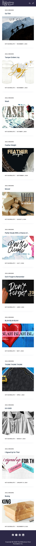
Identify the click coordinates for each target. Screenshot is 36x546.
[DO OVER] (18, 423)
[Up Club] (18, 28)
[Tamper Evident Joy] (18, 72)
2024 (6, 10)
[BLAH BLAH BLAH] (18, 335)
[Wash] (18, 116)
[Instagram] (16, 535)
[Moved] (18, 204)
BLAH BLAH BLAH (11, 321)
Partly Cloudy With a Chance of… (17, 233)
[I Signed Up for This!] (18, 467)
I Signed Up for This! (12, 452)
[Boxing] (18, 511)
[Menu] (33, 3)
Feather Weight (10, 145)
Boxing (7, 496)
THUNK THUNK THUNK (13, 364)
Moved (7, 189)
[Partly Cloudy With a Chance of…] (18, 248)
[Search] (29, 3)
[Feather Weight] (18, 160)
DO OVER (8, 408)
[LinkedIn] (23, 535)
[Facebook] (13, 535)
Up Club (8, 13)
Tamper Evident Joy (12, 57)
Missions (11, 10)
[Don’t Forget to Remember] (18, 291)
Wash (7, 101)
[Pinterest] (20, 535)
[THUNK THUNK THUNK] (18, 379)
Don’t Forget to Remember (14, 277)
